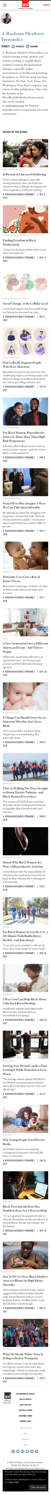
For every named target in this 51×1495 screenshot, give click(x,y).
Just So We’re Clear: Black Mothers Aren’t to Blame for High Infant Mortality (25, 1281)
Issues (5, 638)
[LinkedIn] (32, 1451)
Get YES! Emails (25, 1427)
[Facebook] (13, 1451)
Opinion (6, 235)
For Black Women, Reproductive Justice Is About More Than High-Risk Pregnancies (24, 437)
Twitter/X (19, 46)
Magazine (25, 1438)
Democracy (7, 572)
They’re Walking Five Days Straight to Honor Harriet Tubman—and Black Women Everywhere (25, 792)
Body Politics (25, 1405)
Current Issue (25, 1421)
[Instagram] (22, 1451)
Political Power (25, 1410)
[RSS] (36, 1451)
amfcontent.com (14, 105)
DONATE (46, 5)
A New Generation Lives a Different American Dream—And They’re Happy (25, 647)
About (26, 1433)
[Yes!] (25, 4)
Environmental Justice (25, 1393)
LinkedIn (34, 46)
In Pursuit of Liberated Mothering (24, 174)
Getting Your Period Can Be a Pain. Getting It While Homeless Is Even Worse (25, 1070)
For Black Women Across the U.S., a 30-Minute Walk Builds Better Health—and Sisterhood (25, 936)
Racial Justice (25, 1399)
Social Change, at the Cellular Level (25, 303)
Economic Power (25, 1416)
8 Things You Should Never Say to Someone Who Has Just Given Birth (24, 722)
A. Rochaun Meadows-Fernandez (19, 194)
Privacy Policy (14, 1482)
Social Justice (9, 783)
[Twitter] (18, 1451)
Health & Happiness (11, 169)
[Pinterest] (27, 1451)
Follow (25, 1444)
